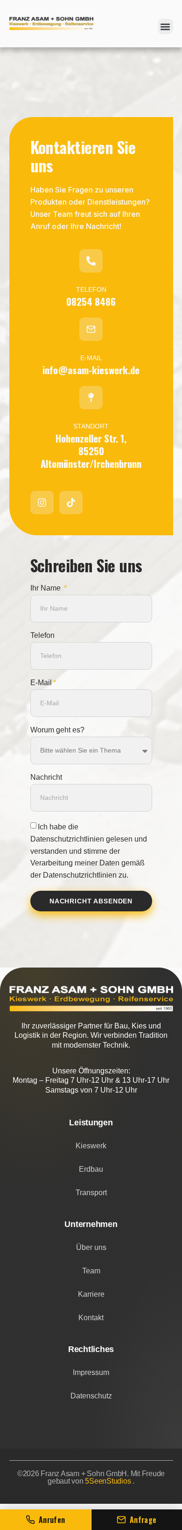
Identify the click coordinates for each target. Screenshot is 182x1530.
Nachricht (46, 777)
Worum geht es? (57, 730)
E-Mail (41, 683)
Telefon (42, 635)
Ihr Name (46, 588)
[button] (165, 26)
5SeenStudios (109, 1481)
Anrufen (52, 1519)
